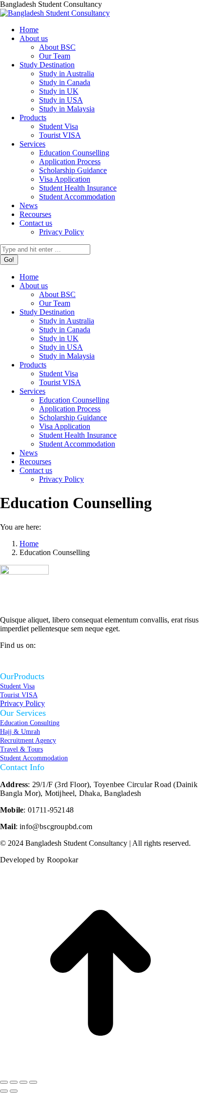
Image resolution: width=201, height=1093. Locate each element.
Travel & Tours (21, 749)
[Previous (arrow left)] (4, 1091)
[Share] (14, 1082)
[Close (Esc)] (4, 1082)
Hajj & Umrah (20, 731)
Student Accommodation (34, 758)
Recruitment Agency (28, 740)
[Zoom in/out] (33, 1082)
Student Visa (17, 686)
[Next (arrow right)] (14, 1091)
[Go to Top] (100, 1071)
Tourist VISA (19, 695)
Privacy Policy (22, 703)
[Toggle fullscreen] (23, 1082)
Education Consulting (30, 723)
